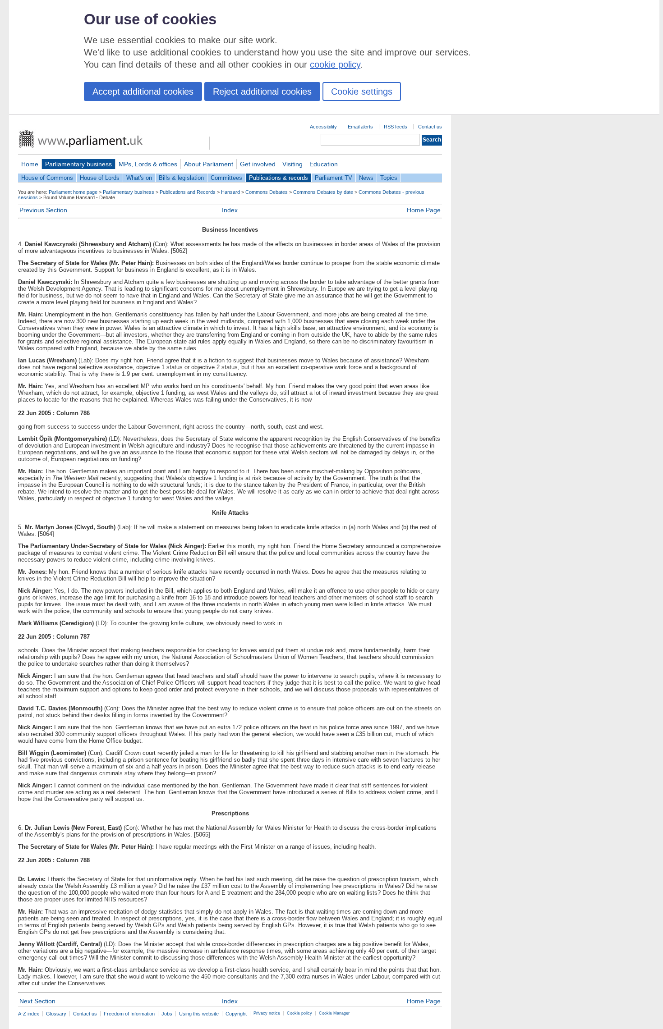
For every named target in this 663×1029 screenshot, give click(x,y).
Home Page (424, 210)
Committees (226, 177)
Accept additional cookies (142, 91)
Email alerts (360, 126)
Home (29, 164)
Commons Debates (266, 192)
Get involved (258, 164)
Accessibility (323, 126)
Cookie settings (361, 91)
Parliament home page (73, 192)
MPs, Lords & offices (148, 164)
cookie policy (335, 64)
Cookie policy (299, 1013)
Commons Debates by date (323, 192)
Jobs (166, 1013)
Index (230, 210)
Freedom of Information (129, 1013)
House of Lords (100, 177)
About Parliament (208, 164)
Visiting (292, 164)
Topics (388, 177)
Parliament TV (333, 177)
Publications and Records (188, 192)
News (366, 177)
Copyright (236, 1013)
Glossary (56, 1013)
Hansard (230, 192)
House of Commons (47, 177)
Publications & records (278, 177)
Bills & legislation (181, 177)
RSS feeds (395, 126)
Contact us (430, 126)
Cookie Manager (334, 1013)
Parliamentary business (78, 164)
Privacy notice (266, 1013)
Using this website (199, 1013)
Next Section (37, 1001)
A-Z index (28, 1013)
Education (323, 164)
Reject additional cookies (262, 91)
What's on (139, 177)
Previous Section (43, 210)
